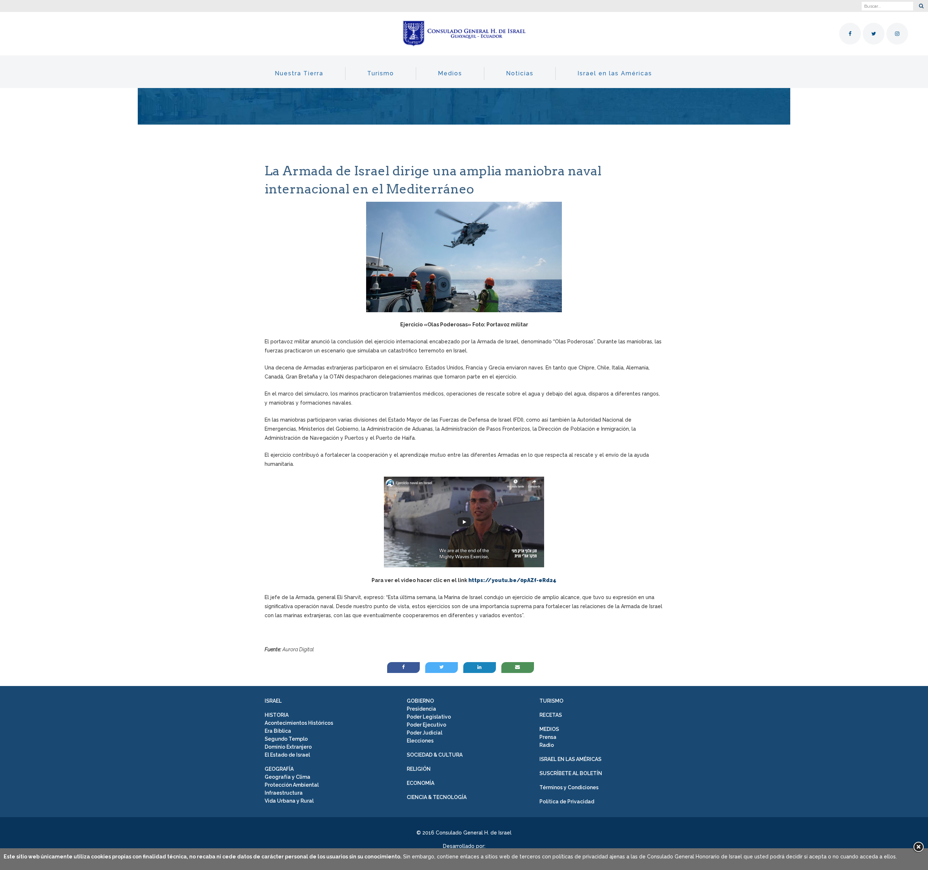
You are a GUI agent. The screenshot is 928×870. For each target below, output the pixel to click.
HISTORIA (277, 715)
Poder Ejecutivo (426, 725)
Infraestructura (284, 793)
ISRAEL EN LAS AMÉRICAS (570, 759)
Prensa (547, 737)
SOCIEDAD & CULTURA (435, 755)
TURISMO (551, 701)
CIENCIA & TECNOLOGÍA (437, 797)
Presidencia (421, 709)
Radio (546, 745)
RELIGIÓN (419, 769)
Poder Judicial (424, 733)
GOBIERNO (420, 701)
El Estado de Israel (287, 755)
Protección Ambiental (292, 785)
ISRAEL (273, 701)
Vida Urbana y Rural (289, 801)
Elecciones (420, 741)
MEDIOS (549, 729)
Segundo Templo (286, 739)
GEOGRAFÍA (279, 769)
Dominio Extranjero (288, 747)
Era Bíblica (278, 731)
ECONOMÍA (420, 783)
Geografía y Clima (287, 777)
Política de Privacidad (566, 801)
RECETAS (550, 715)
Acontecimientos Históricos (299, 723)
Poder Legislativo (429, 717)
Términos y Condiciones (568, 787)
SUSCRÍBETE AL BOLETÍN (570, 773)
